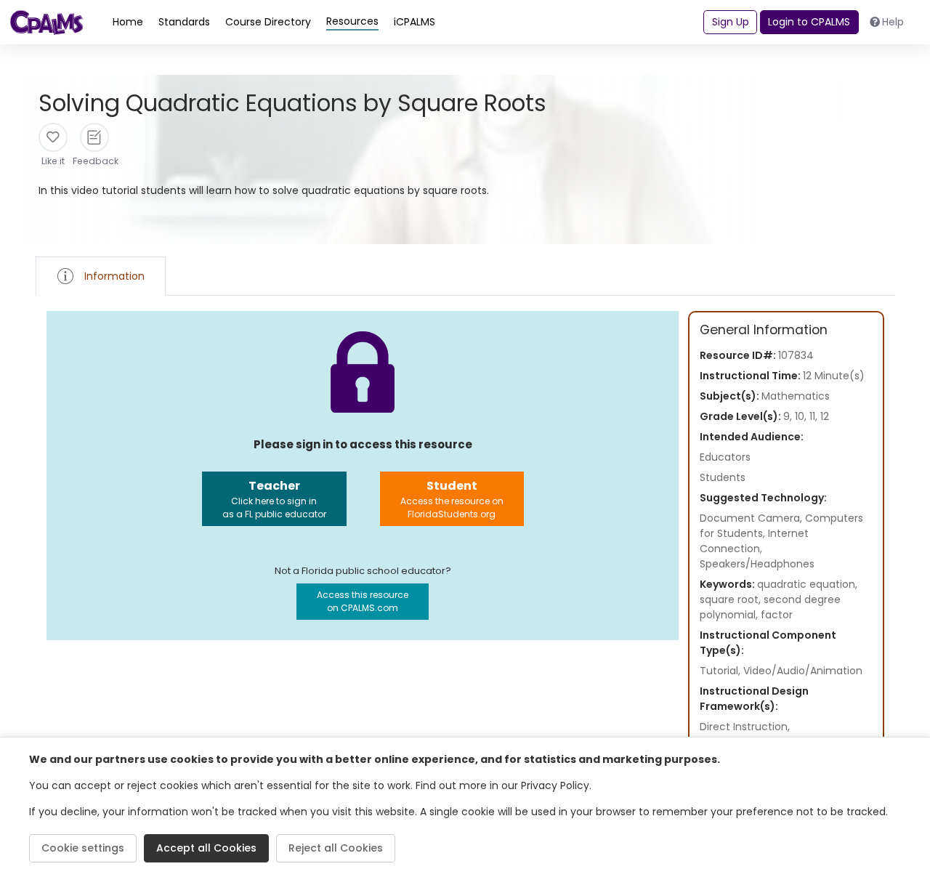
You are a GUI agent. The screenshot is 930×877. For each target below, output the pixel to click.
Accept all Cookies (206, 848)
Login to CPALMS (809, 22)
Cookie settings (82, 848)
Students (722, 477)
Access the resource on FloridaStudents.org (452, 498)
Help (893, 22)
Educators (725, 457)
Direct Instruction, (745, 726)
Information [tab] (114, 276)
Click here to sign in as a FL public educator (274, 498)
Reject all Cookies (335, 848)
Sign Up (730, 22)
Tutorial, (721, 670)
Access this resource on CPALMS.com (362, 601)
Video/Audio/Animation (802, 670)
